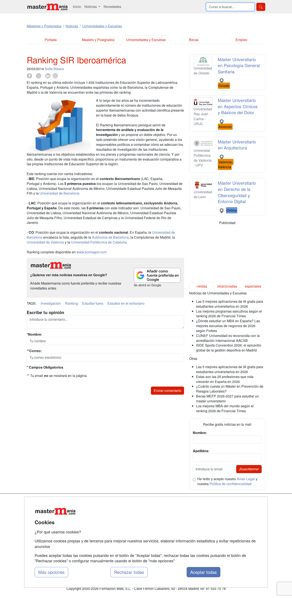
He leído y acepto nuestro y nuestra (227, 481)
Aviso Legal (246, 478)
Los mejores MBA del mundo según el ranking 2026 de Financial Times (225, 408)
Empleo (241, 39)
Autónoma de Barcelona (110, 237)
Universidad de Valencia (45, 242)
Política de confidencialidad (230, 483)
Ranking (71, 303)
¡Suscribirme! (249, 469)
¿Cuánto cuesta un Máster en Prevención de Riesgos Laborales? (229, 389)
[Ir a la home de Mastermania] (47, 7)
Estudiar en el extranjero (126, 303)
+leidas (201, 286)
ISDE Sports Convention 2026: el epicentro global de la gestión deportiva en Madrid (228, 348)
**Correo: (34, 350)
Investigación (51, 303)
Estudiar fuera (92, 303)
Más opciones (51, 572)
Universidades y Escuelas (146, 39)
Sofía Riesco (54, 68)
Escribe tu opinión (45, 312)
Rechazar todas (129, 572)
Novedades (112, 6)
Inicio (77, 6)
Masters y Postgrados (98, 39)
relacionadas (227, 286)
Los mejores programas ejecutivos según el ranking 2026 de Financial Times (229, 314)
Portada (51, 39)
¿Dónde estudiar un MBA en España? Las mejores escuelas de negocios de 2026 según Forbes (228, 325)
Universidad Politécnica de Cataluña (99, 242)
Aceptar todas (203, 572)
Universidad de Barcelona (59, 193)
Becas (194, 39)
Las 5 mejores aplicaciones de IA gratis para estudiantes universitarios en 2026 (229, 304)
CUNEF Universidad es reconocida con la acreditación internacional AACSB (228, 338)
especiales (253, 286)
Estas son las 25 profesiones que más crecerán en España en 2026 (225, 379)
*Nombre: (34, 334)
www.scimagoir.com (92, 252)
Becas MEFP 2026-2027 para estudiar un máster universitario (227, 398)
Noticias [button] (91, 6)
